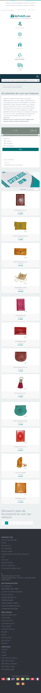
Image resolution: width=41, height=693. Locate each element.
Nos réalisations (6, 548)
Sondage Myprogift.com (8, 597)
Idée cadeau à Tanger (8, 666)
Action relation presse (8, 623)
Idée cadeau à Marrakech (9, 663)
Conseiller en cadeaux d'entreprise (12, 591)
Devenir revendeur (7, 562)
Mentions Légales (6, 551)
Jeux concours (5, 640)
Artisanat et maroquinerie (15, 85)
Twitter (3, 652)
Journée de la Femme (8, 629)
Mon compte (31, 10)
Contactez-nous (21, 10)
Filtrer (20, 149)
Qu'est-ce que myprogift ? (9, 540)
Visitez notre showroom (7, 10)
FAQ (2, 557)
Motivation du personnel (8, 615)
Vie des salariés (6, 626)
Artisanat (7, 162)
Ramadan (4, 632)
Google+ (4, 655)
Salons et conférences (8, 565)
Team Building (5, 617)
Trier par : (23, 189)
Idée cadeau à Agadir (7, 669)
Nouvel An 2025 (6, 637)
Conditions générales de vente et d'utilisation (15, 554)
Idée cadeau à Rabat (7, 661)
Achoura (4, 635)
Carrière (3, 543)
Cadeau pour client (7, 620)
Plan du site (5, 560)
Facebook (4, 649)
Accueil (3, 85)
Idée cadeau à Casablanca (9, 658)
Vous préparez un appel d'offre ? (11, 568)
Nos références (6, 545)
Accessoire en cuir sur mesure (13, 165)
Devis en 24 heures (7, 594)
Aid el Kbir (4, 643)
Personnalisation (6, 586)
